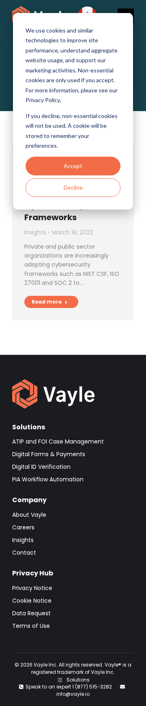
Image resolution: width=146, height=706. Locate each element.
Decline (73, 187)
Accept (73, 165)
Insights (35, 232)
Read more (47, 301)
